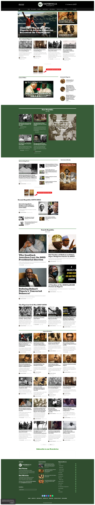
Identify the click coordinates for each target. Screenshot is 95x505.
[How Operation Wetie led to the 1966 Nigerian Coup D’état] (40, 138)
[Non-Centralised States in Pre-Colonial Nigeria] (25, 45)
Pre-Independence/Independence (70, 340)
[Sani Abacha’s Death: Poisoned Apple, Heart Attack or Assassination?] (67, 18)
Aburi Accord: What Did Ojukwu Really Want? (66, 35)
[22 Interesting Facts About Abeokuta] (41, 178)
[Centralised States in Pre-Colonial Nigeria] (40, 45)
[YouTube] (71, 4)
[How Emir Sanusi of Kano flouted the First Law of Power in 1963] (40, 118)
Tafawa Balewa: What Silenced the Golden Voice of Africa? (54, 365)
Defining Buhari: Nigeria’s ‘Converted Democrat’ (30, 291)
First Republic (37, 119)
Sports (20, 340)
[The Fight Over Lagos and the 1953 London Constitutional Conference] (40, 425)
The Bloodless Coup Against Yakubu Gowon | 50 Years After (69, 432)
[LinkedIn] (69, 4)
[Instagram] (68, 4)
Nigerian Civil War (22, 315)
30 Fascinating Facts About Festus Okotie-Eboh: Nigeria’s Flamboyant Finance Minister (28, 177)
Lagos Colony (61, 467)
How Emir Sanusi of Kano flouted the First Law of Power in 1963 (40, 124)
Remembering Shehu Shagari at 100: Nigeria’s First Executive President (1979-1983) (26, 205)
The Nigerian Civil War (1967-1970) (39, 318)
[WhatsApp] (72, 4)
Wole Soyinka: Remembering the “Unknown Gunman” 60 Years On (25, 124)
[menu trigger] (20, 9)
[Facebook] (65, 4)
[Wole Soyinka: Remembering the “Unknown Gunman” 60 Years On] (25, 118)
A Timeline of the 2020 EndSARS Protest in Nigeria (61, 286)
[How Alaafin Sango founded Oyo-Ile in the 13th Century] (69, 45)
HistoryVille (22, 150)
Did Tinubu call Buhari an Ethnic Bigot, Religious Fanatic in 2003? (61, 255)
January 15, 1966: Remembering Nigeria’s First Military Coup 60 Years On (39, 388)
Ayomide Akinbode (24, 36)
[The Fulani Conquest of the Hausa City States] (55, 45)
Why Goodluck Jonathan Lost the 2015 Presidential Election (32, 257)
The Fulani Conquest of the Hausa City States (54, 50)
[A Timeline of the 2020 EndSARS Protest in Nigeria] (62, 274)
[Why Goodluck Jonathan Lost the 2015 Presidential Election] (33, 243)
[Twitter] (67, 4)
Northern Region (61, 469)
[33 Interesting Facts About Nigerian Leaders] (41, 183)
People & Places (60, 483)
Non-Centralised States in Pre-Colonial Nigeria (25, 50)
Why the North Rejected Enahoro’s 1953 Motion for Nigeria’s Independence (25, 365)
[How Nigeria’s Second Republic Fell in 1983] (21, 218)
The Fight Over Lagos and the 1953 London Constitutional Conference (40, 432)
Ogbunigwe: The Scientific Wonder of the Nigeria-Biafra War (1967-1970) (69, 319)
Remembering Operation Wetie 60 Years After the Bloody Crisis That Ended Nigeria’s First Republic (62, 125)
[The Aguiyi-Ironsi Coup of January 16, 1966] (25, 381)
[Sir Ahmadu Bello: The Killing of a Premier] (40, 358)
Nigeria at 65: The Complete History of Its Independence (68, 409)
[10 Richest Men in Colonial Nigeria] (62, 81)
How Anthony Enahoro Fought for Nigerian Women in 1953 (69, 344)
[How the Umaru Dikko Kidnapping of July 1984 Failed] (41, 219)
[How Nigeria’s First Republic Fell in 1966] (25, 138)
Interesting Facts (22, 173)
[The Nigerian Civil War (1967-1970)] (40, 311)
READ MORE (52, 36)
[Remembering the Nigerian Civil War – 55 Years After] (25, 311)
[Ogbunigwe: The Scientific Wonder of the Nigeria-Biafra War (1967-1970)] (69, 311)
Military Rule (36, 340)
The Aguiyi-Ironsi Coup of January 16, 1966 (25, 387)
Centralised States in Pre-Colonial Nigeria (40, 50)
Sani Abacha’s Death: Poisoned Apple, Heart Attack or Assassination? (66, 21)
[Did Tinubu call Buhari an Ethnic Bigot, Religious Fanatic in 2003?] (62, 243)
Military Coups (22, 141)
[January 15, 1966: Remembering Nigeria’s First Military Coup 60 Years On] (40, 381)
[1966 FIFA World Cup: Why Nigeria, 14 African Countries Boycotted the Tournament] (37, 25)
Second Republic (60, 488)
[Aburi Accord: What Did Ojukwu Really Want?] (67, 31)
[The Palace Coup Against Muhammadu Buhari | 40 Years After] (55, 425)
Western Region (37, 141)
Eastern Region (61, 465)
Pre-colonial (22, 47)
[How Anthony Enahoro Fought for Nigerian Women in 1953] (69, 337)
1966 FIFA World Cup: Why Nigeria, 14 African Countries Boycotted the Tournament (36, 30)
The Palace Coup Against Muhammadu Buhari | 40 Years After (54, 432)
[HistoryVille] (47, 4)
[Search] (75, 9)
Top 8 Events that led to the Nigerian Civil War (54, 318)
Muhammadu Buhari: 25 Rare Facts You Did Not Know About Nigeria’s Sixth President (51, 165)
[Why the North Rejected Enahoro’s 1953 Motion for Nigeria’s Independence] (25, 358)
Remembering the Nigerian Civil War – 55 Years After (25, 318)
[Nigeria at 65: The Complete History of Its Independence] (69, 403)
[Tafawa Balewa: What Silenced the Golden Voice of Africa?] (55, 358)
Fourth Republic (23, 285)
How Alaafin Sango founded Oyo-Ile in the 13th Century (68, 51)
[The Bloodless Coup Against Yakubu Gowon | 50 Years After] (69, 425)
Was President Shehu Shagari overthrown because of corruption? (31, 223)
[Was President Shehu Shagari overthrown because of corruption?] (21, 224)
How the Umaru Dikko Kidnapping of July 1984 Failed (50, 218)
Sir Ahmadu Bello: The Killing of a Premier (39, 365)
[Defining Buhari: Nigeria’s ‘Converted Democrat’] (33, 277)
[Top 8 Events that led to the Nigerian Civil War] (55, 311)
